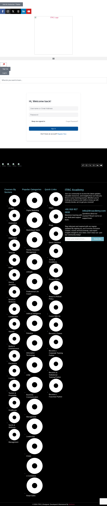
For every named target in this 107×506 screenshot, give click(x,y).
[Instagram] (7, 11)
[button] (53, 58)
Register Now (61, 134)
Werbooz (72, 504)
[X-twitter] (13, 11)
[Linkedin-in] (23, 11)
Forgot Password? (72, 121)
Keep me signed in (38, 121)
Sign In (53, 129)
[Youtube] (28, 11)
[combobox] (53, 80)
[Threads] (18, 11)
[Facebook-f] (2, 11)
